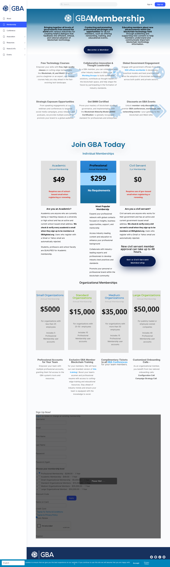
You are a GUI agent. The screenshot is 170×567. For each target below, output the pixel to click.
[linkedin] (155, 557)
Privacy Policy (146, 563)
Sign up (160, 4)
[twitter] (159, 557)
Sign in (149, 4)
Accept (136, 563)
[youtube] (164, 557)
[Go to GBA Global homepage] (13, 7)
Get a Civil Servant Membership (138, 261)
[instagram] (151, 557)
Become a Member (98, 50)
